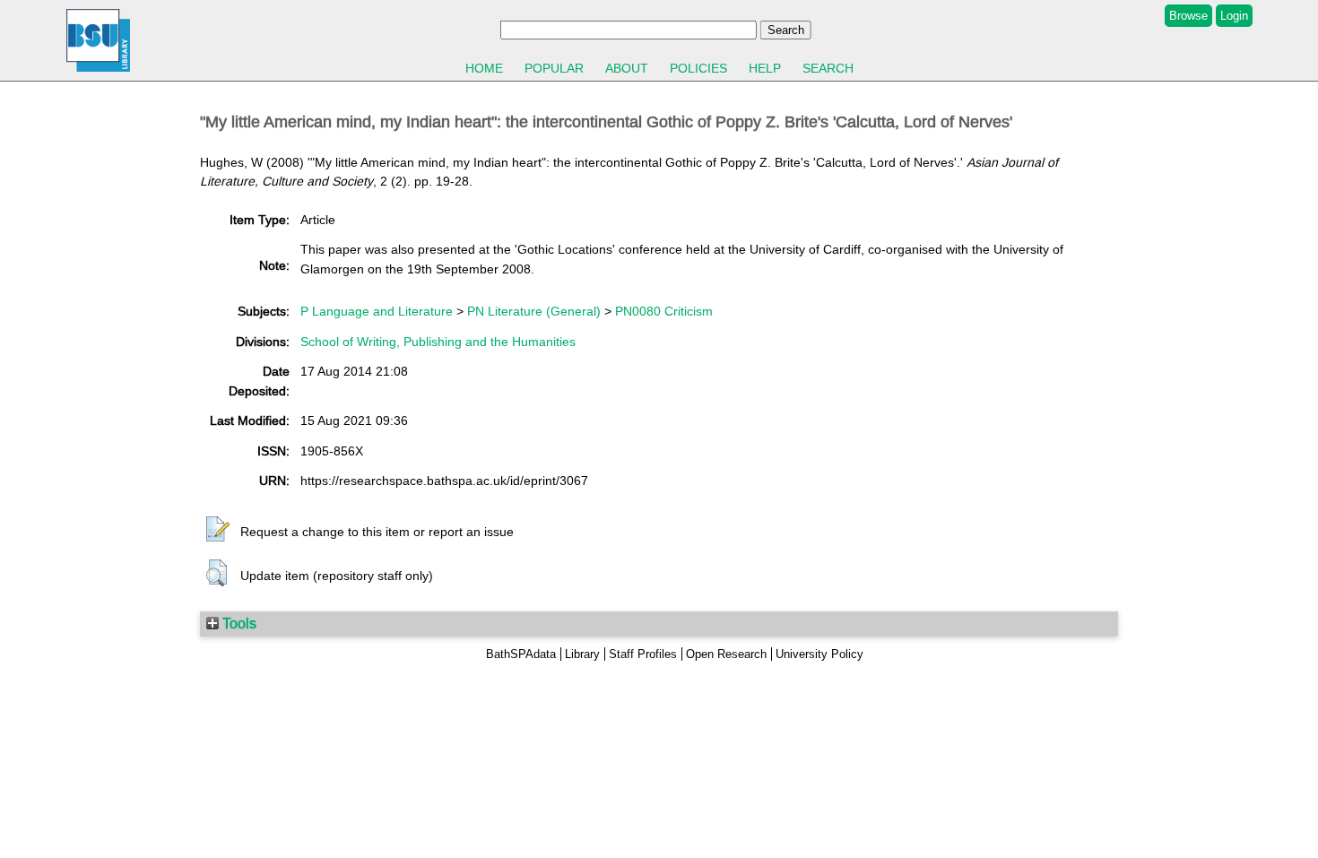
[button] (218, 529)
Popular (554, 68)
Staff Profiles (643, 654)
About (626, 68)
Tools (237, 623)
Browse (1188, 15)
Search (828, 68)
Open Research (726, 654)
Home (484, 68)
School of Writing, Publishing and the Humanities (438, 341)
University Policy (819, 654)
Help (765, 68)
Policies (698, 68)
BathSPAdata (521, 654)
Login (1234, 15)
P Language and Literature (376, 311)
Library (582, 654)
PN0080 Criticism (664, 311)
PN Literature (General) (534, 311)
